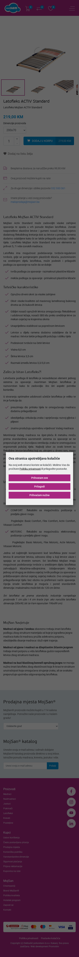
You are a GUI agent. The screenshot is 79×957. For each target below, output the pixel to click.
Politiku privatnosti (30, 468)
